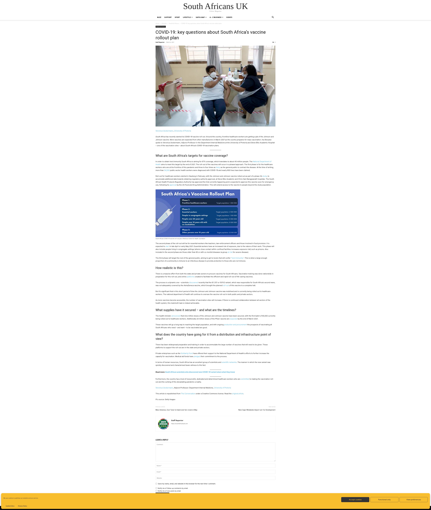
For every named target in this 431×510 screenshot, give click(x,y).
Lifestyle (187, 17)
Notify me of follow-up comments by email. (173, 488)
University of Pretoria (182, 131)
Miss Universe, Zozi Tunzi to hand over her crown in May (176, 410)
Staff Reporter (160, 42)
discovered (193, 282)
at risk (230, 252)
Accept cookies (355, 500)
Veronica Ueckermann (164, 131)
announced (176, 316)
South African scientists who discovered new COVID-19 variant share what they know (200, 372)
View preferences (413, 500)
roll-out (226, 285)
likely (218, 167)
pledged (197, 356)
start (167, 246)
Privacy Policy (22, 506)
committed (245, 379)
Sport (177, 17)
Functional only (384, 500)
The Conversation (188, 393)
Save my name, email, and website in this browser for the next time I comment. (187, 484)
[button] (272, 17)
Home (157, 23)
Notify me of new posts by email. (169, 491)
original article (237, 393)
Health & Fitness (174, 23)
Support (168, 17)
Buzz (159, 17)
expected (233, 319)
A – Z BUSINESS (215, 17)
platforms (190, 277)
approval (172, 185)
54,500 (167, 170)
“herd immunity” (237, 258)
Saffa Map (200, 17)
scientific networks (229, 362)
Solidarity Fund (187, 353)
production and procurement (235, 325)
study (265, 176)
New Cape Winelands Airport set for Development (256, 410)
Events (229, 17)
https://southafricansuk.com (179, 423)
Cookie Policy (10, 506)
